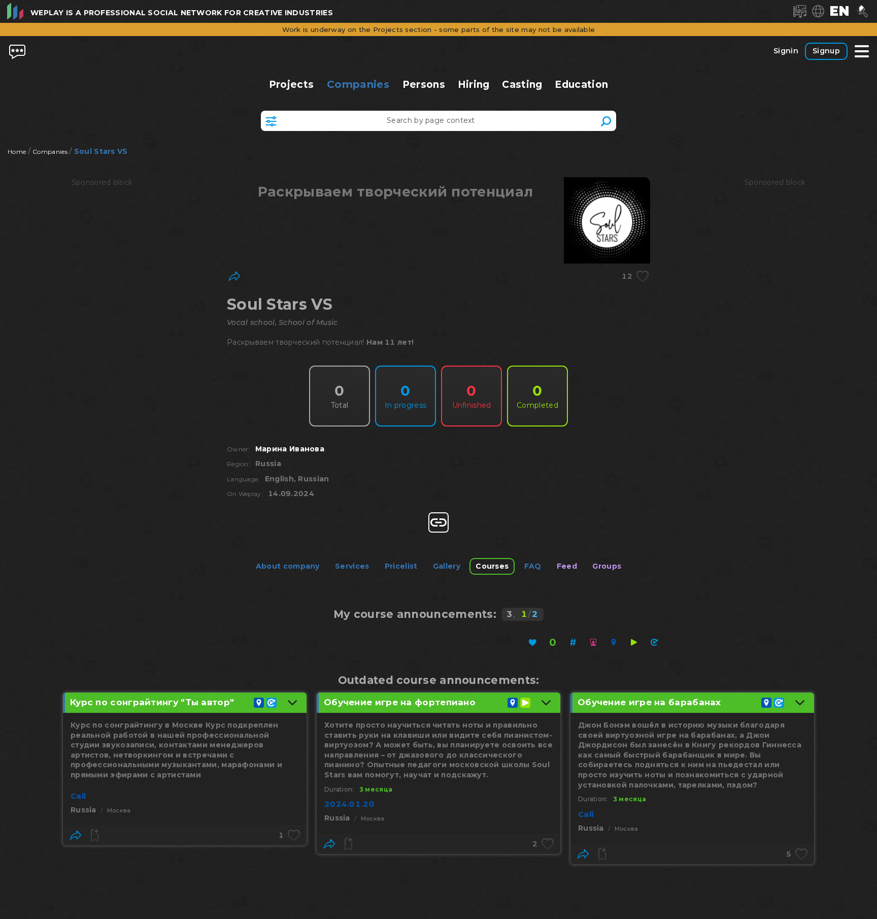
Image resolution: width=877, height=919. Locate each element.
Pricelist (401, 566)
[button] (839, 11)
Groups (606, 566)
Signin (785, 50)
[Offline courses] (614, 642)
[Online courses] (593, 642)
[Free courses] (553, 642)
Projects (291, 84)
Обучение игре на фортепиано (400, 702)
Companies (358, 84)
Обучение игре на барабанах (649, 702)
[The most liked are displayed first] (532, 642)
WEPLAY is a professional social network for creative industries (181, 12)
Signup (826, 50)
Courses (492, 566)
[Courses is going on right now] (634, 642)
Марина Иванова (289, 448)
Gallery (446, 566)
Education (581, 84)
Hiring (473, 84)
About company (288, 566)
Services (352, 566)
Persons (423, 84)
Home (17, 151)
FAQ (533, 566)
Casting (522, 84)
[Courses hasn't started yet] (654, 642)
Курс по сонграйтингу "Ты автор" (152, 702)
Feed (567, 566)
